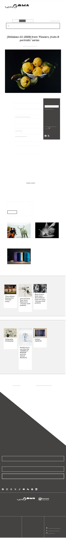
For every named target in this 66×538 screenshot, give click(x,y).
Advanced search (55, 20)
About (3, 527)
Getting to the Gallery (54, 524)
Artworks (9, 17)
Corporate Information (48, 536)
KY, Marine (8, 343)
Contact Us (51, 529)
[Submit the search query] (7, 26)
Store (3, 523)
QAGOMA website (7, 521)
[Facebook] (46, 134)
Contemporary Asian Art (22, 116)
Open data (5, 519)
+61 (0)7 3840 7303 (53, 526)
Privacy (29, 536)
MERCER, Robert (39, 303)
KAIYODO (22, 363)
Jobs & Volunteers (19, 536)
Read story (11, 210)
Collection (16, 11)
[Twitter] (48, 134)
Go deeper (23, 17)
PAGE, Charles (24, 305)
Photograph (18, 130)
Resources (29, 21)
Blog (3, 525)
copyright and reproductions (37, 383)
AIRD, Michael (9, 301)
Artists (16, 17)
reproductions (10, 383)
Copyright (37, 536)
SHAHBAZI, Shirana (29, 46)
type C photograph (20, 136)
